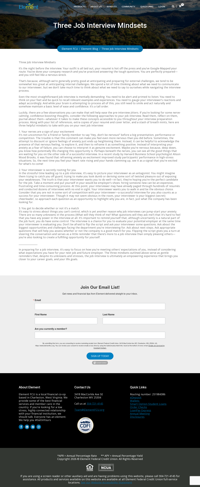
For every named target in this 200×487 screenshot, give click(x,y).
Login (161, 6)
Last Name (108, 314)
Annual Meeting (140, 413)
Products (79, 6)
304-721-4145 (95, 403)
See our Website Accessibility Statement (106, 482)
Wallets (134, 400)
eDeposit (135, 397)
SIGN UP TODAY (100, 356)
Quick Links (146, 6)
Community (128, 6)
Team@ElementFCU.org (89, 409)
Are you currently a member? (51, 328)
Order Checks (138, 407)
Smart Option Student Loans (148, 404)
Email (38, 300)
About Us (96, 6)
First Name (41, 314)
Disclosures (137, 417)
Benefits (112, 6)
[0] (180, 6)
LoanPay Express (140, 410)
